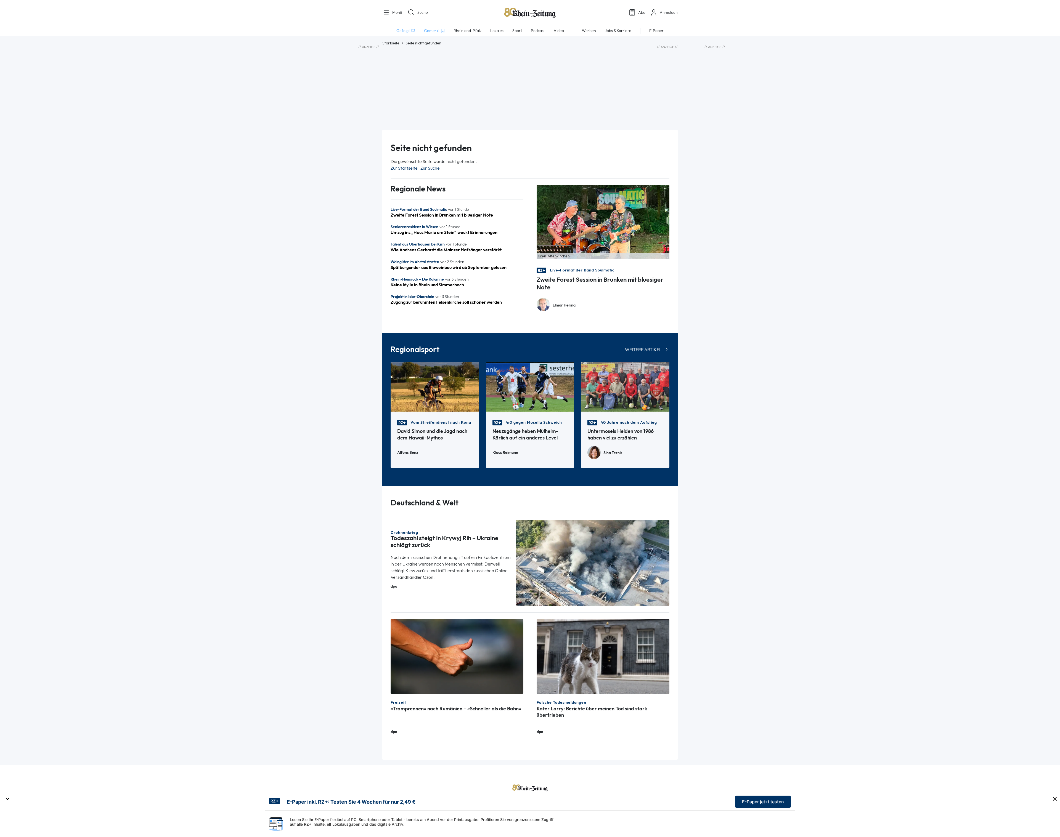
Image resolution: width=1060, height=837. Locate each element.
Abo (641, 12)
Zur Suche (430, 168)
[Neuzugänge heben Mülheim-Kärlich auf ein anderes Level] (530, 386)
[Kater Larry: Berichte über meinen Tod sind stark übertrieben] (603, 656)
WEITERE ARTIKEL (643, 350)
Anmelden (669, 12)
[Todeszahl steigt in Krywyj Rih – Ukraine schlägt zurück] (593, 562)
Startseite (390, 43)
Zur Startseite (404, 168)
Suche (422, 12)
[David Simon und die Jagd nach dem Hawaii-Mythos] (435, 386)
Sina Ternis (612, 452)
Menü (396, 12)
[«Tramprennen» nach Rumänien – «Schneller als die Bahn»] (457, 656)
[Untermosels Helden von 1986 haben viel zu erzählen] (625, 386)
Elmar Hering (564, 305)
